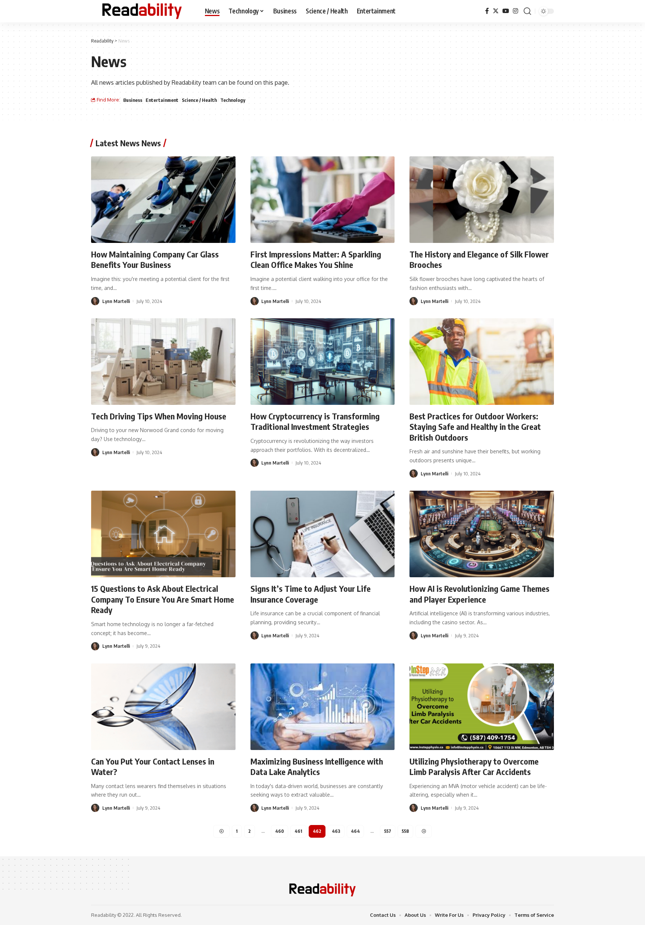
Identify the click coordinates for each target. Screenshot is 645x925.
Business (132, 100)
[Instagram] (515, 11)
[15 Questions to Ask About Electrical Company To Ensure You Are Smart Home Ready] (163, 534)
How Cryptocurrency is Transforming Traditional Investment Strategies (315, 421)
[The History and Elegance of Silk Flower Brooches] (481, 199)
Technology (232, 100)
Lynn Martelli (116, 301)
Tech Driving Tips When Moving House (158, 416)
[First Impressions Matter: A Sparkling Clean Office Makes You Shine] (322, 199)
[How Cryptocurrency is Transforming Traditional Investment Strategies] (322, 361)
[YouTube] (506, 11)
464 (355, 831)
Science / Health (199, 100)
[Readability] (142, 11)
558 (405, 831)
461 (298, 831)
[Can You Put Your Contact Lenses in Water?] (163, 706)
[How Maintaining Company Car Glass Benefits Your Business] (163, 199)
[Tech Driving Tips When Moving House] (163, 361)
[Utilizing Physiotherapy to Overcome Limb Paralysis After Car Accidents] (481, 706)
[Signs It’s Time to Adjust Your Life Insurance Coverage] (322, 534)
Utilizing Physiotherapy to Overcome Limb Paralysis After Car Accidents (474, 766)
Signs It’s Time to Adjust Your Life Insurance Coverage (310, 593)
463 (336, 831)
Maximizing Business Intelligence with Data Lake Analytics (316, 766)
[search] (527, 11)
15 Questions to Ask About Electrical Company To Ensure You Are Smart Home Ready (162, 599)
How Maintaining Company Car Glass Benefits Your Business (155, 259)
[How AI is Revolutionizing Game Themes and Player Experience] (481, 534)
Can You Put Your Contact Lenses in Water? (152, 766)
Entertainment (162, 100)
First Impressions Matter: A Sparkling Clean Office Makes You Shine (315, 259)
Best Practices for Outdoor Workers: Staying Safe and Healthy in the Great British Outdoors (475, 427)
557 (387, 831)
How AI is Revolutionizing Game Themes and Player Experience (479, 593)
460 (279, 831)
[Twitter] (496, 11)
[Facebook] (487, 11)
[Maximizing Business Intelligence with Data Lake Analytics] (322, 706)
